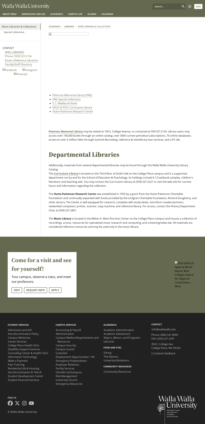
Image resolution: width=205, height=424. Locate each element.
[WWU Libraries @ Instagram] (29, 70)
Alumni (91, 14)
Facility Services (65, 368)
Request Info (35, 290)
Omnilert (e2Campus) (69, 372)
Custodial (61, 353)
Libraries (69, 26)
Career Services (17, 341)
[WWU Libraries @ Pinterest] (20, 74)
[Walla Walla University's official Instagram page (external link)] (25, 404)
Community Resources (117, 371)
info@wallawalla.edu (164, 329)
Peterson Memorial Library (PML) (72, 95)
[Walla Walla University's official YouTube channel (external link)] (32, 404)
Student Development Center (25, 376)
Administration (65, 334)
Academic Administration (119, 330)
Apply (55, 290)
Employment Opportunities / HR (75, 357)
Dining (107, 353)
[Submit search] (183, 6)
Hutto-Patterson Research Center (73, 111)
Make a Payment (18, 361)
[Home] (26, 6)
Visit (17, 290)
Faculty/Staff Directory (18, 64)
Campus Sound (65, 349)
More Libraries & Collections (19, 26)
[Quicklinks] (190, 6)
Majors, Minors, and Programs (122, 337)
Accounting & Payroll (68, 330)
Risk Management (66, 376)
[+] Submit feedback (163, 353)
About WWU (9, 14)
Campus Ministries (19, 337)
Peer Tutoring (16, 364)
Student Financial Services (23, 380)
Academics (56, 14)
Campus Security (66, 345)
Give (198, 6)
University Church (66, 380)
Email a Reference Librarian (21, 60)
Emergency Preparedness (71, 361)
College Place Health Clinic (23, 345)
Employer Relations (67, 364)
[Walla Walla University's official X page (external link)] (18, 404)
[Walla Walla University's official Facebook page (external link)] (11, 404)
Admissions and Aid (33, 14)
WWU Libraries (14, 52)
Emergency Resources (69, 384)
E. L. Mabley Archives (65, 103)
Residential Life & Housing (23, 368)
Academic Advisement (117, 334)
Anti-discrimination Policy (23, 334)
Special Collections (14, 32)
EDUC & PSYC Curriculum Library (72, 107)
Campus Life (75, 14)
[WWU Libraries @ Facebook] (10, 70)
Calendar (107, 14)
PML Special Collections (67, 99)
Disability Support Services (24, 349)
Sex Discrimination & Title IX (24, 372)
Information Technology (22, 357)
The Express (111, 356)
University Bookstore (116, 360)
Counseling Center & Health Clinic (28, 353)
